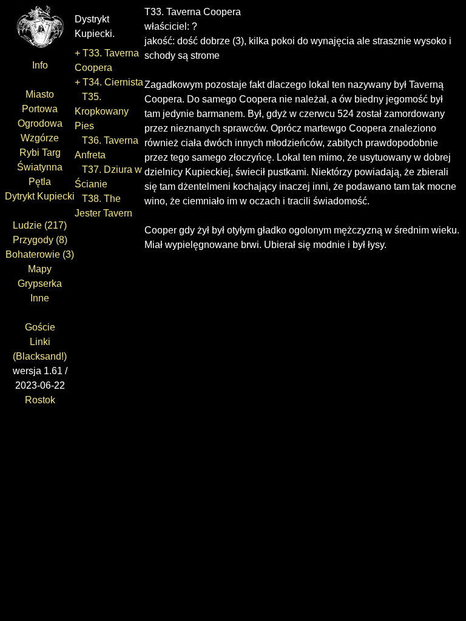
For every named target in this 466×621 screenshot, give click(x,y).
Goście (40, 327)
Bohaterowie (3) (39, 254)
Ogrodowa (40, 123)
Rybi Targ (40, 152)
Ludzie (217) (40, 225)
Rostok (40, 400)
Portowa (40, 109)
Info (40, 65)
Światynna (39, 167)
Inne (39, 298)
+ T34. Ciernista (109, 82)
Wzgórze (40, 138)
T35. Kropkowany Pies (102, 111)
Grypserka (40, 283)
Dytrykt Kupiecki (40, 196)
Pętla (40, 181)
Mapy (40, 269)
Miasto (39, 94)
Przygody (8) (40, 240)
